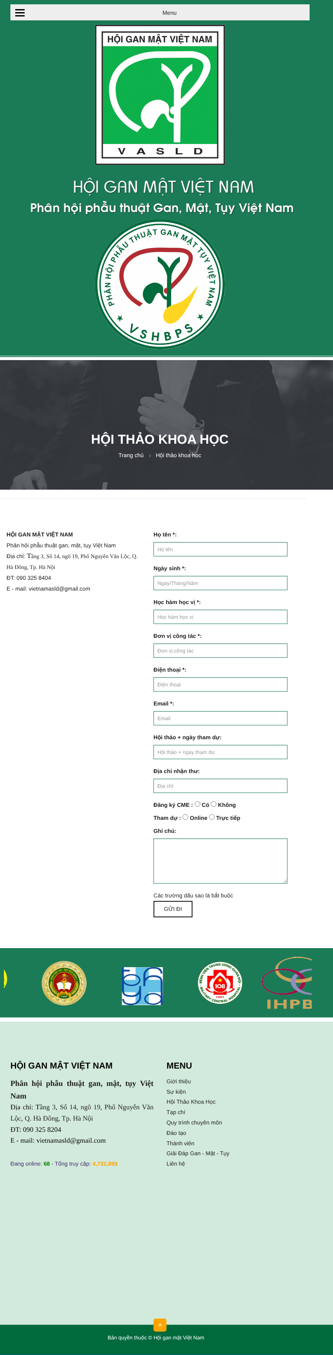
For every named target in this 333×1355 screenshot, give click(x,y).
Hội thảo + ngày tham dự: (187, 737)
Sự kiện (176, 1092)
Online (198, 818)
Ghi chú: (164, 831)
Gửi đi (173, 909)
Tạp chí (175, 1112)
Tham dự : (167, 818)
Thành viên (180, 1143)
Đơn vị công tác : (177, 636)
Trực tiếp (228, 818)
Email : (163, 703)
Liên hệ (175, 1163)
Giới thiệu (178, 1081)
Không (227, 805)
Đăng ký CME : (173, 805)
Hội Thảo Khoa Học (190, 1101)
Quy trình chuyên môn (194, 1122)
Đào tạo (176, 1133)
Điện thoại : (169, 669)
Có (205, 805)
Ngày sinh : (169, 568)
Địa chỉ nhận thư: (176, 771)
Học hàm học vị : (177, 602)
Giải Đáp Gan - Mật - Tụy (197, 1153)
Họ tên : (164, 534)
